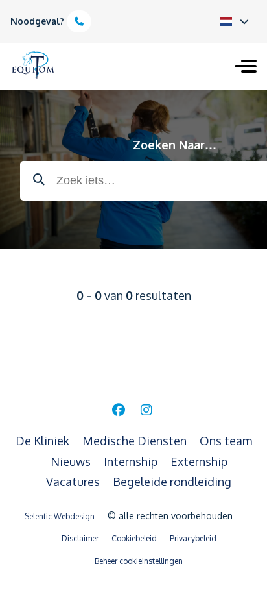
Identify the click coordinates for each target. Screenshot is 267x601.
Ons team (226, 441)
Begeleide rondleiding (172, 481)
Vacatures (74, 481)
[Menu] (246, 67)
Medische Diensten (135, 441)
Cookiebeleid (134, 538)
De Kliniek (44, 441)
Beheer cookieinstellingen (139, 561)
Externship (198, 461)
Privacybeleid (193, 538)
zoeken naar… (174, 145)
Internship (132, 461)
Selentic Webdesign (60, 516)
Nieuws (72, 461)
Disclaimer (80, 538)
